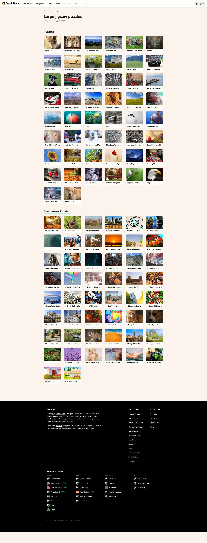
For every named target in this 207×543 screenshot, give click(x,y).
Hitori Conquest (86, 501)
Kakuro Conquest (115, 492)
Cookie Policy (133, 457)
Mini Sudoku (84, 488)
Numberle (112, 488)
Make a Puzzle (134, 414)
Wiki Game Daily (144, 483)
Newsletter (154, 422)
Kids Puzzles (133, 440)
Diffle (53, 510)
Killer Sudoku (87, 492)
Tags (51, 11)
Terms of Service (135, 453)
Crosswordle (55, 479)
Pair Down (54, 501)
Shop (152, 427)
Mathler (112, 483)
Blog (130, 448)
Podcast (153, 414)
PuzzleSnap (142, 488)
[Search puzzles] (87, 4)
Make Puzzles (54, 3)
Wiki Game (142, 479)
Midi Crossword (58, 488)
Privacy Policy (75, 521)
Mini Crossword (58, 483)
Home (46, 11)
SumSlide (112, 496)
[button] (40, 4)
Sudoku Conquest (86, 496)
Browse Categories (136, 422)
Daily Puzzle (27, 3)
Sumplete (112, 479)
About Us (132, 444)
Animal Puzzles (134, 431)
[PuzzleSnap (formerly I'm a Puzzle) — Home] (10, 3)
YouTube (153, 418)
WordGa (54, 505)
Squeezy (54, 496)
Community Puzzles (136, 427)
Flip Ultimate (84, 483)
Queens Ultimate (86, 479)
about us (59, 426)
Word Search (58, 492)
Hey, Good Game (58, 414)
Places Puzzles (134, 435)
